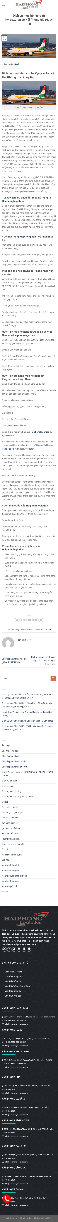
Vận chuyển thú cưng (12, 854)
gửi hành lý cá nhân (11, 828)
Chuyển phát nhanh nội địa (14, 761)
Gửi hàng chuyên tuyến (12, 812)
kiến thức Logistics (11, 839)
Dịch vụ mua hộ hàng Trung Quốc (17, 796)
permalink (47, 630)
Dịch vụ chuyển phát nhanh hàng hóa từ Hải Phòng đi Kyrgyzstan (43, 660)
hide (16, 64)
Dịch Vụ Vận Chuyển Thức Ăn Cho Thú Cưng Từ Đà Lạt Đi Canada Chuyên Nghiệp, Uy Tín (28, 696)
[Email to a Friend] (31, 620)
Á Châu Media (46, 1218)
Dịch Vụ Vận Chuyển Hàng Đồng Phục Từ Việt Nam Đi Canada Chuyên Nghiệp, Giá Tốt (27, 705)
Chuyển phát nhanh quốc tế (14, 766)
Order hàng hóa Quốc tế (13, 844)
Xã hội (5, 891)
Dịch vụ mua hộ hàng (11, 791)
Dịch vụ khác (8, 786)
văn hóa (5, 860)
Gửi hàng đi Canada (11, 817)
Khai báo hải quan (10, 833)
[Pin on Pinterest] (36, 620)
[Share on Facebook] (21, 620)
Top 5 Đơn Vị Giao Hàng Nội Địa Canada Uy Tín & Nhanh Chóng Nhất (28, 714)
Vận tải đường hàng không (14, 875)
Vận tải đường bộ (10, 870)
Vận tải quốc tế (9, 886)
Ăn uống (6, 745)
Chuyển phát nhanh (11, 756)
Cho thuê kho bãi (10, 751)
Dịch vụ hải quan (9, 780)
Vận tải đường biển (11, 865)
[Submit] (53, 678)
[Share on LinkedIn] (41, 620)
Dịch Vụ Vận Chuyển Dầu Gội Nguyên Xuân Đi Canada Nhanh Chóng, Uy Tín (27, 728)
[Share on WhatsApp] (17, 620)
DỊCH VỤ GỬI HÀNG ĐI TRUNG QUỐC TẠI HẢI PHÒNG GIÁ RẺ (27, 774)
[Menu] (3, 4)
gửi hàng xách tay (10, 823)
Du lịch (5, 802)
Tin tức (29, 630)
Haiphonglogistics (13, 201)
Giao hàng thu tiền (10, 807)
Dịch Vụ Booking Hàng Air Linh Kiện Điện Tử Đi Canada (27, 720)
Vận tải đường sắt (11, 881)
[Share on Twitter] (26, 620)
